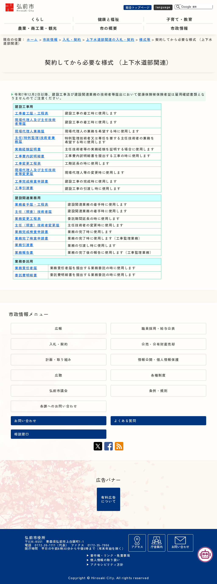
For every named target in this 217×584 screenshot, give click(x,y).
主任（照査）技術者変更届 (37, 225)
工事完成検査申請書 (31, 181)
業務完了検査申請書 (31, 238)
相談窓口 (21, 434)
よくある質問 (125, 420)
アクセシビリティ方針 (106, 564)
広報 (58, 328)
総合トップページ (137, 7)
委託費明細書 (26, 275)
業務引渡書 (24, 244)
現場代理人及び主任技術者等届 (35, 121)
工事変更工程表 (28, 163)
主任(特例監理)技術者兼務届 (35, 139)
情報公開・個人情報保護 (158, 359)
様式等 (144, 39)
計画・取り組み (59, 359)
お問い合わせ (25, 420)
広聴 (58, 375)
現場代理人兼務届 (30, 131)
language (163, 7)
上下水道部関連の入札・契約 (110, 39)
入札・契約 (72, 39)
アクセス (137, 546)
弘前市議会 (58, 390)
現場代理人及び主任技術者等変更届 (35, 171)
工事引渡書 (24, 187)
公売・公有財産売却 (158, 344)
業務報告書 (24, 252)
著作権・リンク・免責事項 (110, 555)
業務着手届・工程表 (31, 204)
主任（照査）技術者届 (33, 211)
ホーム (32, 39)
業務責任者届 (26, 267)
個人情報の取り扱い (105, 560)
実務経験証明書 (28, 149)
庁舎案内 (157, 546)
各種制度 (158, 375)
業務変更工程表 (28, 218)
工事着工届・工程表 (31, 113)
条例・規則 (158, 390)
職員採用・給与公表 (158, 328)
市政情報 (50, 39)
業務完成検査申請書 (31, 231)
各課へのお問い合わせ (58, 406)
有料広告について (108, 499)
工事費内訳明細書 (30, 156)
